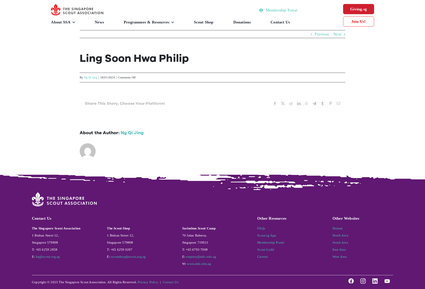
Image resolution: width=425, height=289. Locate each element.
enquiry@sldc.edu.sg (201, 256)
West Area (339, 256)
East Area (339, 249)
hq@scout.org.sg (48, 256)
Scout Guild (265, 249)
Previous (322, 34)
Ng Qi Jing (90, 77)
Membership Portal (270, 242)
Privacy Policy (148, 282)
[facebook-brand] (351, 279)
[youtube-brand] (387, 279)
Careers (262, 256)
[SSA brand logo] (77, 6)
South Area (340, 242)
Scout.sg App (266, 235)
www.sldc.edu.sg (199, 264)
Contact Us (170, 282)
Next (337, 34)
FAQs (261, 228)
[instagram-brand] (363, 279)
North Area (340, 235)
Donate (337, 228)
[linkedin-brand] (375, 279)
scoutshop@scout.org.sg (128, 256)
